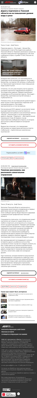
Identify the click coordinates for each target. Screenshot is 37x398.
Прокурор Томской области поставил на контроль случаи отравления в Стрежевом (19, 316)
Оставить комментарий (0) (19, 145)
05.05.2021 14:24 (5, 7)
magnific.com (5, 201)
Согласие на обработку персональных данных (16, 368)
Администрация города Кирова (11, 42)
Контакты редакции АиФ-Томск (13, 329)
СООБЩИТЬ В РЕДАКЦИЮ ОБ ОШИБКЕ (14, 334)
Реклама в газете (7, 332)
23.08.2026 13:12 (5, 166)
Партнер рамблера (16, 389)
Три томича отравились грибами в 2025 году (20, 305)
